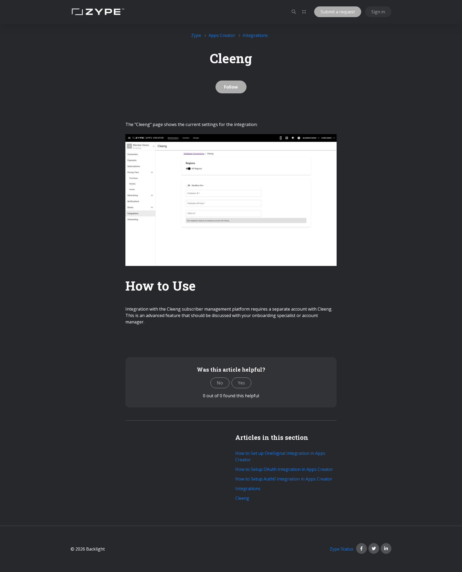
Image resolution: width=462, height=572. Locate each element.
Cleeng (242, 498)
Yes (241, 383)
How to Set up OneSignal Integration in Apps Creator (280, 456)
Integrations (255, 35)
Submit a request (338, 12)
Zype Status (341, 549)
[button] (293, 11)
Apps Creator (222, 35)
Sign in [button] (378, 12)
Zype (196, 35)
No (220, 383)
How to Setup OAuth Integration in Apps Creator (284, 469)
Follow (231, 87)
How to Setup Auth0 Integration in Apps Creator (283, 479)
